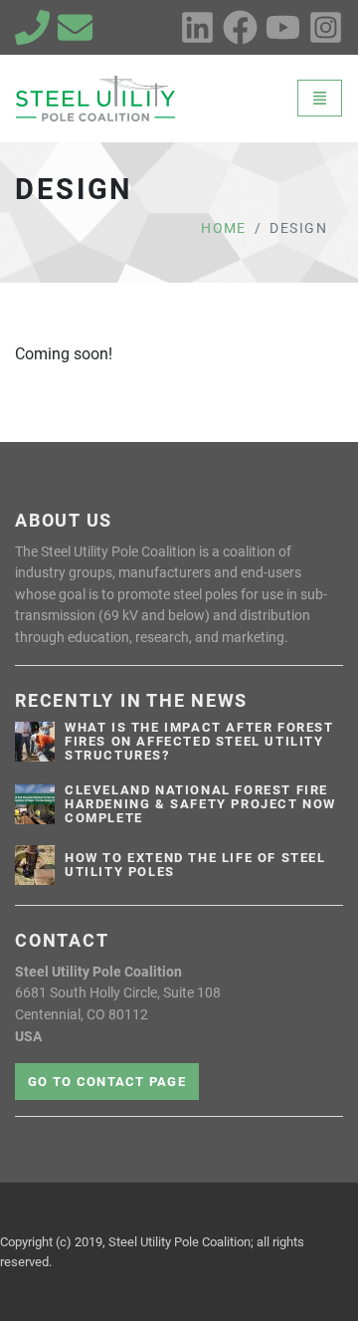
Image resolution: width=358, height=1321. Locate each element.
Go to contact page (107, 1081)
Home (224, 228)
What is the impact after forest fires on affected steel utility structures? (199, 742)
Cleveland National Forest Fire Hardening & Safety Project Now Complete (200, 804)
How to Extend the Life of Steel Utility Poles (195, 865)
